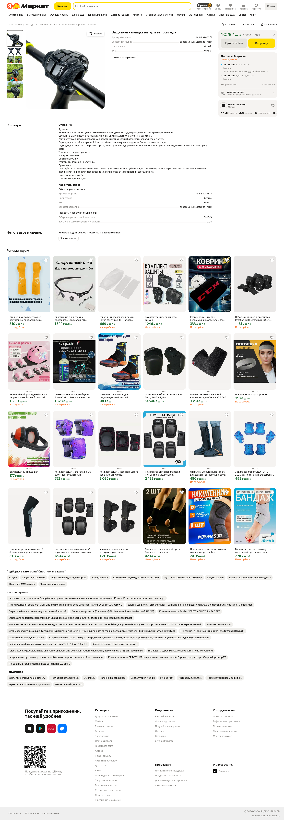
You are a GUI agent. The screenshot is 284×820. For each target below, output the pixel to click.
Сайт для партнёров (166, 785)
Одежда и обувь (103, 741)
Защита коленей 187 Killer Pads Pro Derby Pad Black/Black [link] (163, 396)
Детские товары (104, 795)
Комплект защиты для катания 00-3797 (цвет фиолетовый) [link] (73, 473)
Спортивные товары (106, 780)
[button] (125, 57)
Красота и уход (103, 755)
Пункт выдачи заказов (225, 731)
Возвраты (160, 736)
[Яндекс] (276, 815)
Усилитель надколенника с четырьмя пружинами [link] (114, 550)
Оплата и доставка (165, 721)
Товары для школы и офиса (109, 775)
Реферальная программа (226, 721)
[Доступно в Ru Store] (62, 732)
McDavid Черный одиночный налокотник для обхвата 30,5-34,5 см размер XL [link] (208, 396)
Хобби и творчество (106, 760)
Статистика (15, 813)
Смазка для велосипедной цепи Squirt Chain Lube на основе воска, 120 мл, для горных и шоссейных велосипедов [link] (73, 396)
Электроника (102, 736)
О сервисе (160, 731)
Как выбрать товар (165, 716)
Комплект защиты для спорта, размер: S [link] (161, 318)
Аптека (99, 751)
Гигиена (99, 731)
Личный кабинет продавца (169, 770)
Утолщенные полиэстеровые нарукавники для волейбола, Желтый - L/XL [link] (25, 318)
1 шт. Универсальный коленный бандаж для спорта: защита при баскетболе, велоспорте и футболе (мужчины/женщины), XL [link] (28, 551)
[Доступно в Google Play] (40, 732)
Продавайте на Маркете (168, 775)
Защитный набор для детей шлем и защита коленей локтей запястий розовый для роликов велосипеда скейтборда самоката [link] (28, 396)
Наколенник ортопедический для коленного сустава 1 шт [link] (208, 550)
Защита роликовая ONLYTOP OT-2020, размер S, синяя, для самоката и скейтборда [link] (254, 473)
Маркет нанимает (222, 736)
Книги (98, 770)
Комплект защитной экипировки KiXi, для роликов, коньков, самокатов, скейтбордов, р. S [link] (162, 473)
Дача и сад (100, 765)
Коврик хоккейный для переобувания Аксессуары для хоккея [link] (206, 318)
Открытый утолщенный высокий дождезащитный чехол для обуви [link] (208, 473)
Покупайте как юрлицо (167, 726)
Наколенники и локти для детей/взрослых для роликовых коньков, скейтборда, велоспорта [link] (73, 551)
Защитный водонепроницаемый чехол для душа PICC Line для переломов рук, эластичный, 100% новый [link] (118, 318)
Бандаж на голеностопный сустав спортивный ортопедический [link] (253, 550)
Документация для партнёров (171, 780)
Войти (271, 6)
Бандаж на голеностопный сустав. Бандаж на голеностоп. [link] (163, 550)
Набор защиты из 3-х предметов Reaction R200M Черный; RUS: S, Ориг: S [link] (252, 318)
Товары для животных (107, 785)
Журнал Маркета (164, 741)
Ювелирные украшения (107, 800)
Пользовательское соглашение (42, 813)
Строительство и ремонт (108, 790)
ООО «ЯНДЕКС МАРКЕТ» (266, 811)
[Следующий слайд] (100, 69)
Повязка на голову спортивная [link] (251, 394)
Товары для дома (104, 746)
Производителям (222, 726)
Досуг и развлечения (106, 716)
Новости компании (223, 716)
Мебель (99, 721)
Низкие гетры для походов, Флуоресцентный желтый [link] (114, 396)
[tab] (16, 15)
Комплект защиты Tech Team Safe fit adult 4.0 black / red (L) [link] (119, 473)
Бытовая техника (104, 726)
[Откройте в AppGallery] (51, 732)
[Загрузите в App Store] (29, 732)
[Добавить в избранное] (46, 260)
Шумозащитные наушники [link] (24, 471)
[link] (13, 577)
